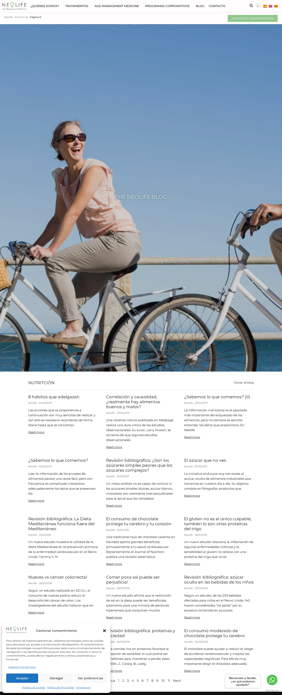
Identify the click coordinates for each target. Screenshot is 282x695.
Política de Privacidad (60, 687)
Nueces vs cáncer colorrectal (57, 577)
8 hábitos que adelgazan (53, 396)
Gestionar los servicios (22, 667)
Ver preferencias (90, 678)
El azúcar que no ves (205, 460)
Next (177, 681)
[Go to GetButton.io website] (272, 690)
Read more (36, 432)
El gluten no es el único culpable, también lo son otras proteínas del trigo (217, 523)
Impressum (83, 687)
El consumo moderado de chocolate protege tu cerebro (214, 633)
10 (163, 681)
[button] (104, 631)
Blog (200, 6)
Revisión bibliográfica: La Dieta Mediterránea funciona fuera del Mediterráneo (61, 523)
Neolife (8, 17)
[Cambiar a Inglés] (270, 6)
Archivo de (21, 17)
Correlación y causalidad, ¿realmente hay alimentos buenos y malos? (133, 401)
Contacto (217, 6)
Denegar (56, 678)
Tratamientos (76, 6)
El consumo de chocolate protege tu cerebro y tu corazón (139, 521)
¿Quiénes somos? (44, 6)
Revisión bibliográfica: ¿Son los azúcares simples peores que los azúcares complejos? (139, 465)
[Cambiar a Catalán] (275, 6)
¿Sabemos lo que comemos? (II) (217, 396)
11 (169, 681)
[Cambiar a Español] (265, 6)
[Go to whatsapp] (272, 680)
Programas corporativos (167, 6)
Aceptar (22, 678)
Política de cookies (33, 687)
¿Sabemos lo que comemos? (58, 460)
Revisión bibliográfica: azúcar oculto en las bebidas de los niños (219, 580)
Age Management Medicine (117, 6)
